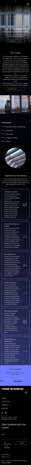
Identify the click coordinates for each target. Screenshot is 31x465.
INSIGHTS (5, 405)
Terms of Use (5, 457)
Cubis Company (6, 462)
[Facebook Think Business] (6, 413)
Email (3, 434)
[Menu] (27, 3)
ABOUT (4, 398)
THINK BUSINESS (13, 388)
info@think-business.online (9, 419)
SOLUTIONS (6, 401)
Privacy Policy (6, 454)
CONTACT (5, 408)
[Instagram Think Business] (2, 413)
